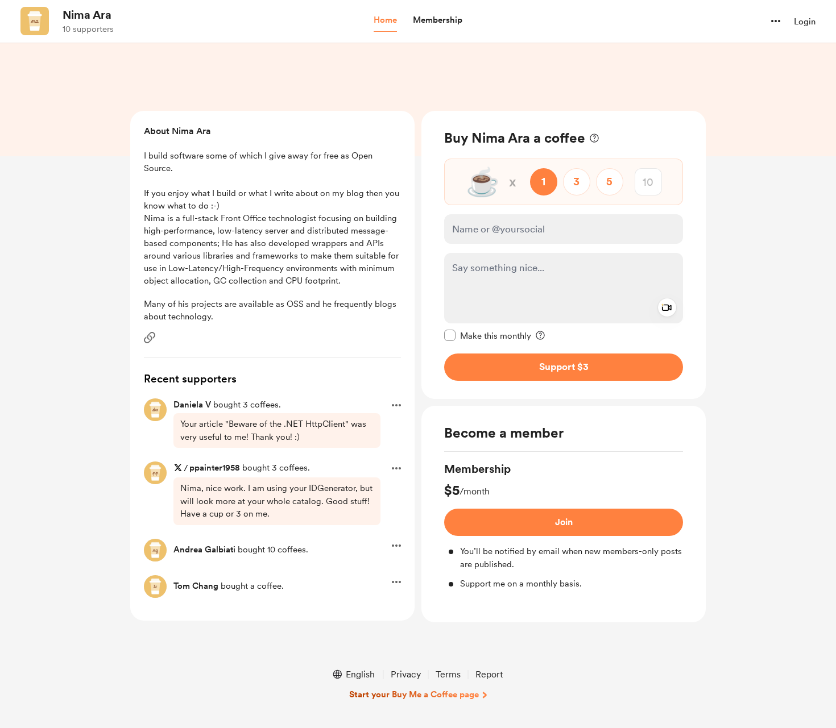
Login (805, 21)
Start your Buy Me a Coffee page (414, 694)
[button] (385, 20)
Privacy (406, 674)
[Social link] (149, 337)
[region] (563, 255)
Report (489, 674)
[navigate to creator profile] (34, 21)
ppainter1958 (214, 468)
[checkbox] (487, 335)
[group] (563, 525)
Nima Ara (87, 15)
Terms (448, 674)
